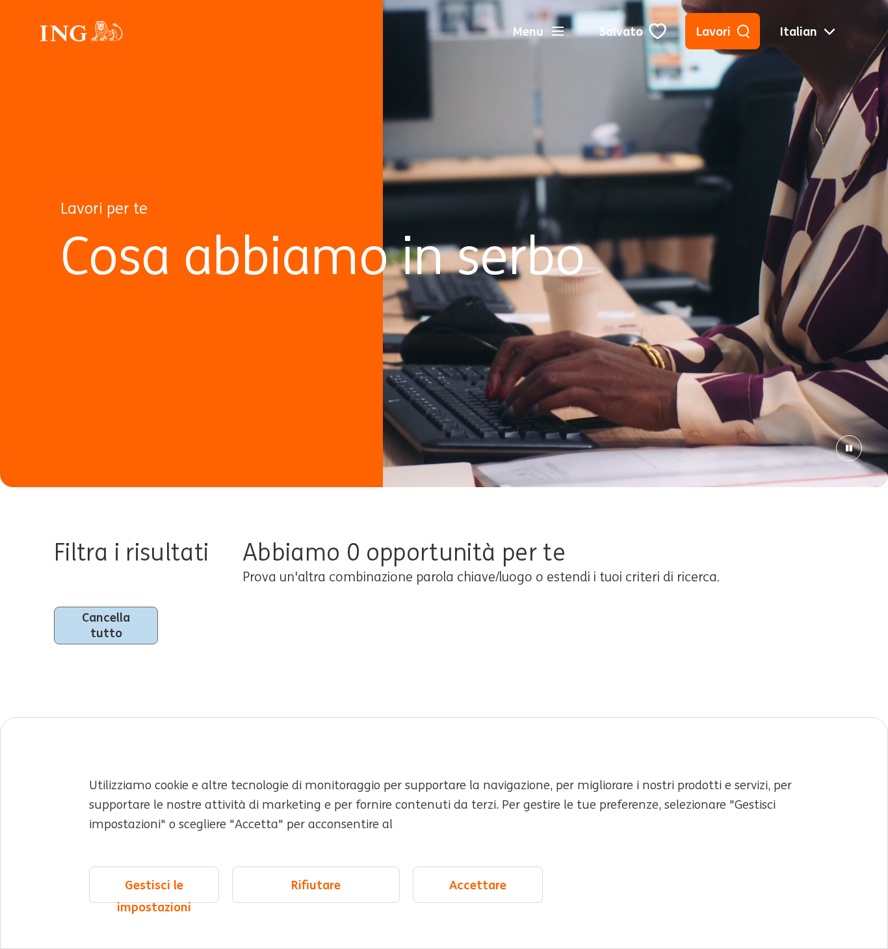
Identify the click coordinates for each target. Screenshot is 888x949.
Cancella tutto (106, 624)
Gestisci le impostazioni (154, 890)
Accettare (477, 884)
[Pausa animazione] (849, 448)
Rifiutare (316, 884)
